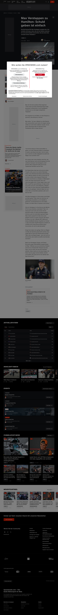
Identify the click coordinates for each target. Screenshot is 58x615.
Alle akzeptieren (19, 74)
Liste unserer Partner (40, 92)
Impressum (14, 96)
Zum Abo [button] (40, 74)
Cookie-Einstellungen (42, 96)
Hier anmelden (40, 77)
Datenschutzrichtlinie (27, 96)
